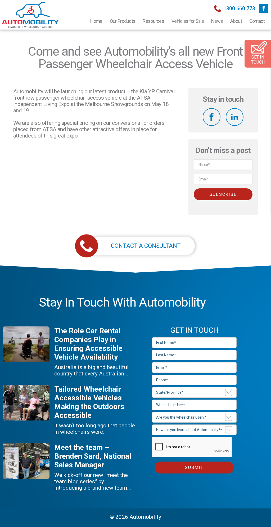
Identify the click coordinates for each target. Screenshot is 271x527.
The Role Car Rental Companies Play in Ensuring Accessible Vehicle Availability (88, 343)
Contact (257, 21)
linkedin (234, 117)
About (236, 21)
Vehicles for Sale (187, 21)
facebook (263, 8)
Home (96, 21)
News (217, 21)
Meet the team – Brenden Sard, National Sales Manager (92, 456)
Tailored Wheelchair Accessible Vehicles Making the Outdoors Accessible (89, 402)
